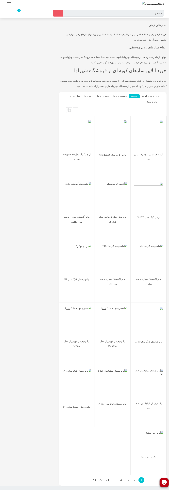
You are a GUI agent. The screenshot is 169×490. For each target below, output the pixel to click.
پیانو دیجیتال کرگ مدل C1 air (148, 342)
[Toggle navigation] (8, 4)
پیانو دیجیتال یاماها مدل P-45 (76, 407)
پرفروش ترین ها (120, 96)
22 (101, 480)
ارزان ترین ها (74, 96)
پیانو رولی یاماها (148, 456)
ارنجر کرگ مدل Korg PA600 (112, 155)
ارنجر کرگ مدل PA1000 (148, 217)
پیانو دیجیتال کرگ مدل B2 (76, 279)
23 (94, 480)
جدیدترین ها (88, 96)
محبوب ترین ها (103, 96)
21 (107, 480)
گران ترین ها (152, 102)
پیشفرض (134, 96)
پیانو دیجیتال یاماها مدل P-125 (113, 404)
